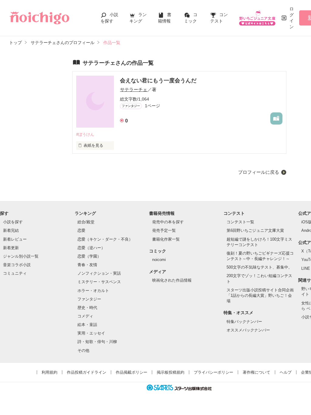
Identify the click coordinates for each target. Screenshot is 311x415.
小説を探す (13, 222)
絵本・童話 (87, 324)
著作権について (256, 372)
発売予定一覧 (164, 230)
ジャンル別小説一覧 (21, 256)
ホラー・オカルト (93, 290)
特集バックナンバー (244, 321)
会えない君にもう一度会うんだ (158, 80)
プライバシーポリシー (213, 372)
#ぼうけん (85, 134)
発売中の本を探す (168, 222)
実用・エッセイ (91, 333)
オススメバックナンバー (248, 330)
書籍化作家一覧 (166, 239)
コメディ (85, 316)
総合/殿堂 (85, 222)
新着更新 (11, 247)
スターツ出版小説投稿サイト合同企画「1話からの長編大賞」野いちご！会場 (260, 295)
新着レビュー (15, 239)
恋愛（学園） (89, 256)
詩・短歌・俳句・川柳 (97, 341)
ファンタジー (89, 299)
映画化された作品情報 (172, 280)
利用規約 (49, 372)
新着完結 (11, 230)
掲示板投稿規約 (170, 372)
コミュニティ (15, 273)
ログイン (291, 17)
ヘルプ (286, 372)
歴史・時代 (87, 307)
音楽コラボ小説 (17, 264)
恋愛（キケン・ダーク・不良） (105, 239)
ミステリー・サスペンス (99, 282)
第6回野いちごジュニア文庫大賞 (255, 230)
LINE (305, 268)
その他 (83, 350)
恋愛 (81, 230)
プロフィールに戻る (258, 172)
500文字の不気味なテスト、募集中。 (259, 267)
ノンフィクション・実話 (99, 273)
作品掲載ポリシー (131, 372)
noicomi (159, 259)
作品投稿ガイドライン (86, 372)
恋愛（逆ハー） (91, 247)
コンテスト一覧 (240, 222)
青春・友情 (87, 264)
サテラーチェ (133, 89)
